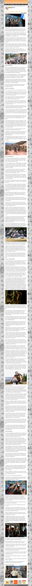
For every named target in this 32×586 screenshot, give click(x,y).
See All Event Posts (8, 578)
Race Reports (12, 4)
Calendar (22, 4)
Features (16, 4)
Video (25, 4)
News (8, 4)
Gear (19, 4)
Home (6, 4)
